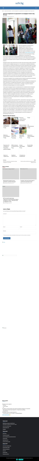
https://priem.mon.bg (29, 52)
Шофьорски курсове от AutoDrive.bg (9, 423)
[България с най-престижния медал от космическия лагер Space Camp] (28, 173)
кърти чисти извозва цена (7, 445)
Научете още (21, 459)
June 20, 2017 (10, 16)
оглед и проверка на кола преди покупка (9, 436)
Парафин (4, 429)
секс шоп (4, 450)
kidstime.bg (4, 433)
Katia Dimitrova (6, 16)
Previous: (10, 161)
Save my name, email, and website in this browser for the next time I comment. (17, 235)
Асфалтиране (5, 438)
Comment (5, 213)
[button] (3, 8)
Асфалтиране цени (6, 427)
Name (4, 226)
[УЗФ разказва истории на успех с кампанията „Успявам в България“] (10, 173)
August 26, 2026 (11, 183)
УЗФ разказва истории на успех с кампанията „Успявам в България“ (9, 181)
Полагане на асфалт (6, 435)
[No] (37, 458)
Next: (28, 161)
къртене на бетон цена (6, 441)
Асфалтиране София (6, 447)
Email (21, 226)
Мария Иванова (6, 183)
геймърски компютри (6, 449)
